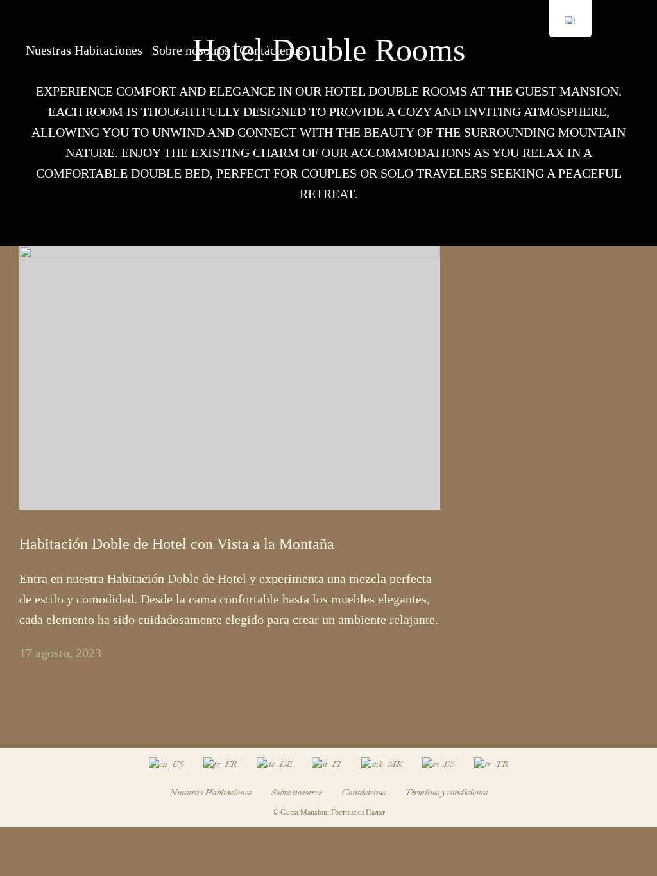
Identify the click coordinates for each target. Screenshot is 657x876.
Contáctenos (271, 50)
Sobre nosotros (191, 50)
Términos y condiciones (446, 792)
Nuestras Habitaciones (84, 50)
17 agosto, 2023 (60, 653)
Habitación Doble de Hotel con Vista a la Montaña (176, 543)
